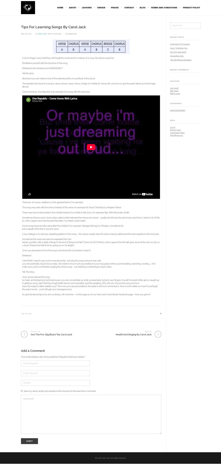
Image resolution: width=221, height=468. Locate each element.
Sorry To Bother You (178, 48)
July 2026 (174, 88)
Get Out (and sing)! (178, 52)
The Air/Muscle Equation (180, 60)
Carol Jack (42, 34)
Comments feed (177, 133)
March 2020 (175, 94)
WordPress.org (176, 135)
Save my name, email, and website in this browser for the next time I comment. (60, 391)
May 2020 (174, 91)
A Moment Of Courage (180, 44)
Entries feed (175, 130)
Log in (172, 127)
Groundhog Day (177, 56)
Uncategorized (71, 34)
